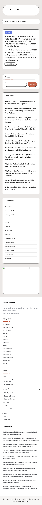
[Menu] (35, 10)
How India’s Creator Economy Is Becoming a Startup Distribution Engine (19, 135)
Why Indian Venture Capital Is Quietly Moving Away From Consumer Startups (20, 165)
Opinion (7, 227)
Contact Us (6, 419)
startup (7, 235)
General (8, 32)
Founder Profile (10, 211)
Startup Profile (10, 246)
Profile (5, 389)
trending (8, 258)
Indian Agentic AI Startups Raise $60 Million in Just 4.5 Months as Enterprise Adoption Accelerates (20, 157)
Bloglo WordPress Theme (21, 502)
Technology (9, 254)
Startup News (9, 243)
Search (7, 77)
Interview (6, 402)
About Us (6, 416)
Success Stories (10, 250)
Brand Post (8, 207)
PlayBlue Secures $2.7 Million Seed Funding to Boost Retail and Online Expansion (20, 103)
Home (6, 21)
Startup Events (10, 239)
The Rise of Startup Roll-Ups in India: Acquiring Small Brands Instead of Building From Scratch (20, 128)
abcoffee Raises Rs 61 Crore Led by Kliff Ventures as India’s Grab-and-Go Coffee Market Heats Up (21, 120)
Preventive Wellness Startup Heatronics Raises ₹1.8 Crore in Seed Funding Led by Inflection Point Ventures (20, 111)
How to (7, 223)
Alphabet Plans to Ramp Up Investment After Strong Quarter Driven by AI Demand (19, 181)
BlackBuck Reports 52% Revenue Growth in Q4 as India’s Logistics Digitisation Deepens (20, 149)
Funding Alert (9, 215)
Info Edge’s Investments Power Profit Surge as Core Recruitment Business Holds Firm (20, 142)
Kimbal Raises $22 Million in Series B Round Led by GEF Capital (20, 188)
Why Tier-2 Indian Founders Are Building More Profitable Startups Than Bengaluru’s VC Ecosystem (20, 173)
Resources (8, 231)
